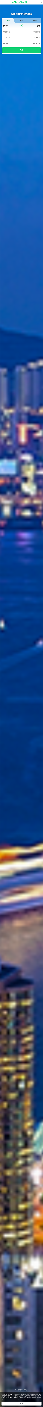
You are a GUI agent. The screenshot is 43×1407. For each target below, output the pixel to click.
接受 (21, 1404)
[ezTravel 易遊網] (21, 2)
